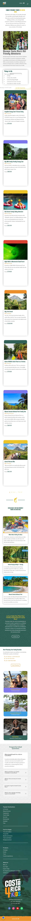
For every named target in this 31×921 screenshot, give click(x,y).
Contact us (5, 872)
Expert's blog (6, 868)
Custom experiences (8, 856)
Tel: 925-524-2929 (10, 658)
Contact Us (15, 636)
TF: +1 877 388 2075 (15, 901)
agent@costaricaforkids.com (15, 899)
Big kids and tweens (7, 835)
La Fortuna (8, 113)
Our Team (5, 866)
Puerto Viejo (6, 815)
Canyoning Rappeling (12, 79)
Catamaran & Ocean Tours (14, 81)
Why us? (5, 864)
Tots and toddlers (7, 831)
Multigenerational (7, 839)
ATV (8, 75)
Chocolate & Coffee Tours (14, 83)
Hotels (4, 852)
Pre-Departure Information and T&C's (12, 870)
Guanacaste (6, 813)
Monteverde (9, 263)
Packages (5, 850)
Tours (4, 854)
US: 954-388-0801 (15, 903)
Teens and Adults (7, 837)
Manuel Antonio (10, 413)
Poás (4, 823)
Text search (7, 74)
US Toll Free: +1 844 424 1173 (13, 656)
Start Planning (15, 665)
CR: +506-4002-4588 (11, 660)
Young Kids (5, 833)
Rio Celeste (9, 213)
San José (5, 817)
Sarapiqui (5, 821)
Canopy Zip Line (11, 77)
